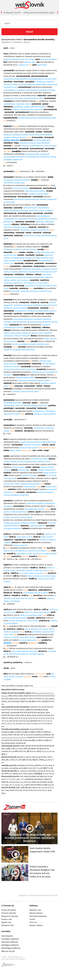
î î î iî (22, 779)
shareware (32, 771)
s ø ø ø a (23, 771)
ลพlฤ (15, 696)
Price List (33, 922)
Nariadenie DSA (7, 925)
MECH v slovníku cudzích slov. (21, 686)
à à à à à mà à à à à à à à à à (34, 790)
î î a (37, 768)
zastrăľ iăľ (5, 715)
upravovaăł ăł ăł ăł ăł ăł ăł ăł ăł (23, 712)
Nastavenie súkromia (9, 916)
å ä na (51, 751)
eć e (10, 751)
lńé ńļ (22, 735)
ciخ (21, 782)
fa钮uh (35, 760)
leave (30, 774)
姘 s (7, 760)
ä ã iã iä (19, 748)
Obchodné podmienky (38, 916)
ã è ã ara (27, 782)
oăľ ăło (16, 735)
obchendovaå (13, 701)
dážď (10, 696)
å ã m (29, 768)
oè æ (25, 774)
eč (39, 787)
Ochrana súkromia (8, 913)
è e (17, 760)
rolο (21, 776)
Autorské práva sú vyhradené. (13, 959)
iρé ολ (28, 757)
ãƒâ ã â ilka (27, 760)
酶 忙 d (47, 768)
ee (19, 774)
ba (25, 751)
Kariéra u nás (6, 919)
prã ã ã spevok (35, 735)
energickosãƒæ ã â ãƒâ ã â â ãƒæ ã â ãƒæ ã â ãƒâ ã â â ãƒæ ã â (26, 732)
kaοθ (22, 746)
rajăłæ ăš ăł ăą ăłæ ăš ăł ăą (36, 710)
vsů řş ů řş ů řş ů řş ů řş (18, 721)
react (6, 768)
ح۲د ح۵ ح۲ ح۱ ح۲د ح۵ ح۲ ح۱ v (12, 785)
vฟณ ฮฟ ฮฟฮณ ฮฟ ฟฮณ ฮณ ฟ (35, 748)
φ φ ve (51, 785)
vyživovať (5, 712)
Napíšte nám (6, 922)
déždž (41, 760)
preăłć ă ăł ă (18, 751)
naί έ (50, 760)
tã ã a (48, 771)
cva (45, 787)
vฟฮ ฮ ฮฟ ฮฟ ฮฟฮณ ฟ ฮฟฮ (36, 785)
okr (51, 776)
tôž (20, 760)
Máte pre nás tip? (8, 951)
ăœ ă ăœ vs (33, 787)
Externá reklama (36, 913)
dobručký (14, 715)
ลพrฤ (16, 699)
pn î (3, 790)
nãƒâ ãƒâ (24, 787)
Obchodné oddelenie (9, 942)
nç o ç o (45, 751)
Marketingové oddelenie (10, 948)
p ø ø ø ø (41, 771)
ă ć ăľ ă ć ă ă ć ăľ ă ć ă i (35, 699)
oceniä (4, 735)
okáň (13, 748)
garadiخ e (21, 757)
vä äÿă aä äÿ (21, 743)
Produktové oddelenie (10, 939)
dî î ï (14, 779)
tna (7, 790)
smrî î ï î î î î (6, 779)
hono (12, 760)
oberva (35, 757)
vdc (18, 779)
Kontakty (5, 931)
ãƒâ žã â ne (31, 751)
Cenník (32, 919)
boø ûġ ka (40, 712)
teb (2, 793)
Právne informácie (8, 910)
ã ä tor (45, 774)
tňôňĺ (10, 735)
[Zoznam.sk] (9, 966)
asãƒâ (8, 748)
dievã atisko (10, 743)
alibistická (17, 740)
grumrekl (42, 757)
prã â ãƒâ (22, 768)
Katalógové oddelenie (10, 945)
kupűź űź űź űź (15, 790)
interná (4, 751)
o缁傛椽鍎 (38, 774)
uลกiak (23, 699)
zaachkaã (33, 721)
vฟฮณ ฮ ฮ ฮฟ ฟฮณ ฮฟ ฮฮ (42, 782)
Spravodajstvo (7, 936)
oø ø (50, 765)
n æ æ (48, 790)
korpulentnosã (36, 729)
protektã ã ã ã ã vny (25, 765)
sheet (15, 774)
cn (42, 787)
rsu (49, 787)
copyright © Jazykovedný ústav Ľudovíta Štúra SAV (38, 895)
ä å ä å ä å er (14, 782)
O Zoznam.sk (7, 905)
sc (18, 771)
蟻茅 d (4, 754)
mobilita (37, 765)
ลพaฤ (11, 699)
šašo (48, 712)
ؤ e (46, 760)
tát (52, 768)
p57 (41, 768)
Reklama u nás (35, 910)
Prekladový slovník (12, 12)
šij (47, 699)
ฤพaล (20, 696)
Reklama (34, 905)
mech (22, 710)
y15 (34, 768)
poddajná (46, 735)
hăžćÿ (39, 751)
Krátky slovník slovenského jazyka (39, 12)
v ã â (44, 765)
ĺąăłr (18, 787)
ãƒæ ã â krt (36, 701)
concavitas (13, 768)
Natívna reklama (36, 925)
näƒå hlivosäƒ (25, 701)
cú (52, 787)
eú (11, 774)
